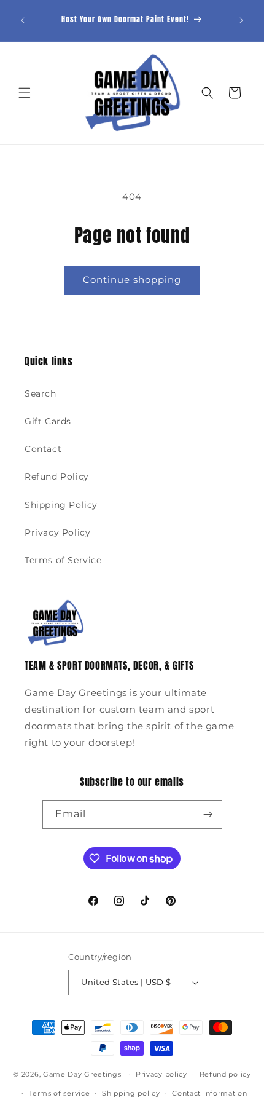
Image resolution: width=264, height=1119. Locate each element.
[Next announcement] (241, 20)
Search (40, 393)
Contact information (209, 1093)
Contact (43, 448)
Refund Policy (57, 476)
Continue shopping (132, 279)
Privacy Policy (57, 532)
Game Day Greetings (82, 1074)
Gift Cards (48, 421)
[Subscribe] (208, 814)
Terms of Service (63, 560)
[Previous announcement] (22, 20)
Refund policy (225, 1074)
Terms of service (59, 1093)
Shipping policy (131, 1093)
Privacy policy (161, 1074)
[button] (24, 92)
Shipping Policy (61, 504)
